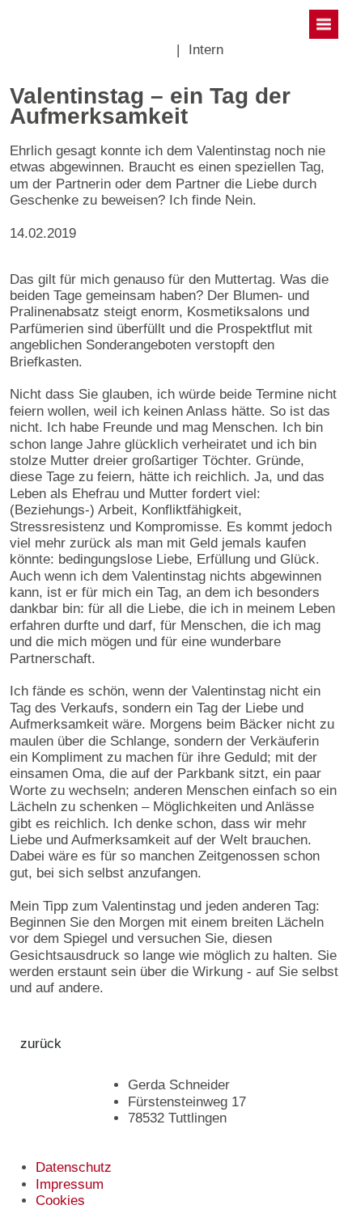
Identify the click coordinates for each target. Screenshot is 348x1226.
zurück (41, 1043)
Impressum (70, 1184)
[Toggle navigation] (323, 24)
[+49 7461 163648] (157, 50)
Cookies (60, 1200)
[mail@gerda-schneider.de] (167, 50)
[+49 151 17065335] (148, 50)
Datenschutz (74, 1167)
